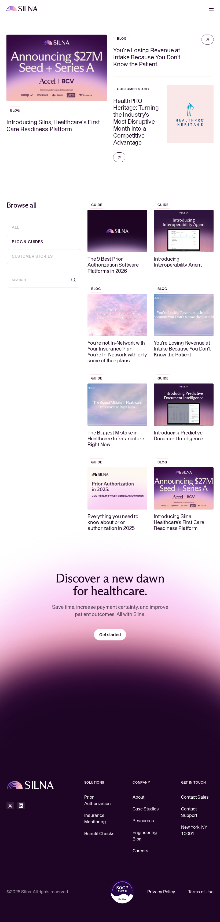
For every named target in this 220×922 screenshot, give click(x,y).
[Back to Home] (22, 8)
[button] (211, 8)
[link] (207, 40)
